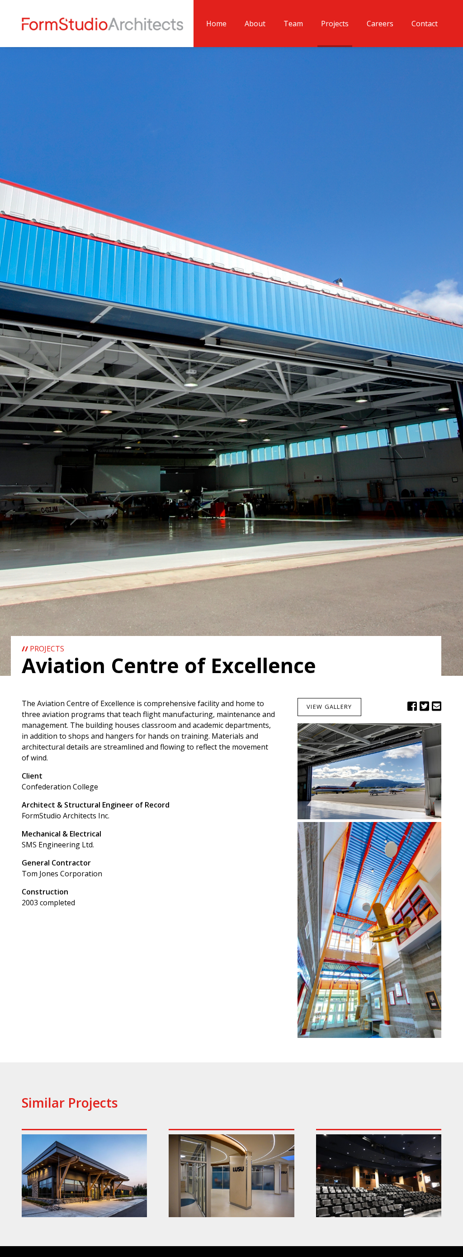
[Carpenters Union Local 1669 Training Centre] (84, 1175)
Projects (335, 24)
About (255, 24)
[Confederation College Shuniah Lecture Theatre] (378, 1175)
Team (293, 24)
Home (216, 24)
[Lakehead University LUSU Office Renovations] (231, 1175)
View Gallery (329, 707)
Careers (380, 24)
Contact (424, 24)
